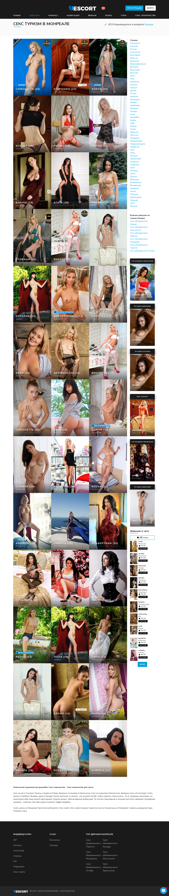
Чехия (133, 191)
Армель (141, 650)
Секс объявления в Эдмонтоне (110, 867)
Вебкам (92, 15)
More (142, 664)
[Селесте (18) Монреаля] (32, 67)
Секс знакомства (145, 15)
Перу (132, 152)
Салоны (17, 845)
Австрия (134, 46)
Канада (149, 24)
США (132, 167)
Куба (132, 123)
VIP (15, 839)
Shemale (53, 15)
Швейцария (135, 197)
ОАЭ (132, 149)
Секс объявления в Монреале (93, 855)
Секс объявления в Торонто (93, 843)
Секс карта (19, 871)
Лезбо (108, 15)
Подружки (18, 866)
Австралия (135, 43)
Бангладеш (135, 55)
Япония (133, 206)
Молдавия (134, 138)
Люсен (141, 578)
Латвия (133, 126)
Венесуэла (135, 70)
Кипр (132, 114)
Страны (17, 855)
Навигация (73, 15)
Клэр (140, 542)
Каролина (142, 590)
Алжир (133, 49)
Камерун (134, 108)
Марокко (134, 132)
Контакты (55, 839)
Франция (134, 179)
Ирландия (134, 99)
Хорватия (134, 188)
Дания (133, 90)
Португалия (135, 158)
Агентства (18, 850)
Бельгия (134, 58)
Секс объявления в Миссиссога (110, 855)
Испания (134, 96)
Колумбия (134, 117)
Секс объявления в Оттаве (142, 250)
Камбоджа (135, 105)
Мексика (134, 135)
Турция (133, 176)
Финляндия (135, 185)
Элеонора (142, 614)
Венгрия (134, 67)
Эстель (141, 554)
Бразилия (134, 61)
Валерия (142, 638)
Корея (133, 120)
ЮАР (132, 203)
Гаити (132, 75)
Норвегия (134, 147)
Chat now (143, 548)
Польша (133, 155)
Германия (134, 81)
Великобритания (138, 64)
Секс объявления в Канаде (110, 843)
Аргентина (135, 52)
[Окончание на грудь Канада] (70, 124)
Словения (134, 164)
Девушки (34, 15)
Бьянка (141, 602)
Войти (150, 8)
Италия (133, 102)
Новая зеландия (137, 144)
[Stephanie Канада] (70, 67)
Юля (140, 626)
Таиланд (134, 170)
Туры (123, 15)
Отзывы (54, 845)
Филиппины (135, 182)
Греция (133, 87)
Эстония (134, 194)
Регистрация (134, 8)
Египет (133, 93)
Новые (17, 15)
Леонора (142, 566)
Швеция (134, 200)
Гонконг (134, 84)
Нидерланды (136, 141)
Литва (133, 129)
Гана (132, 78)
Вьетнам (134, 72)
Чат (15, 861)
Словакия (134, 161)
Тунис (132, 173)
